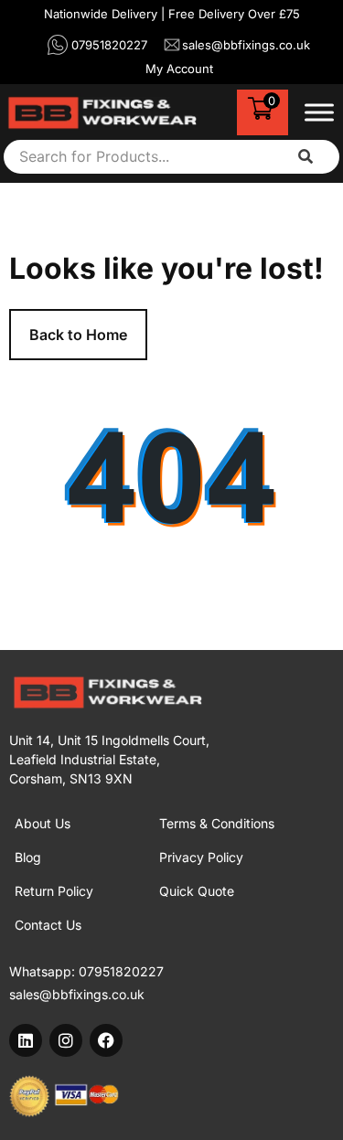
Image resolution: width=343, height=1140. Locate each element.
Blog (28, 857)
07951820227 (121, 971)
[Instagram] (65, 1040)
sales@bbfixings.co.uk (77, 994)
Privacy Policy (201, 857)
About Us (42, 823)
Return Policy (54, 891)
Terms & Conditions (216, 823)
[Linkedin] (25, 1040)
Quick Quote (196, 891)
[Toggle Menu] (319, 112)
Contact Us (48, 924)
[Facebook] (106, 1040)
